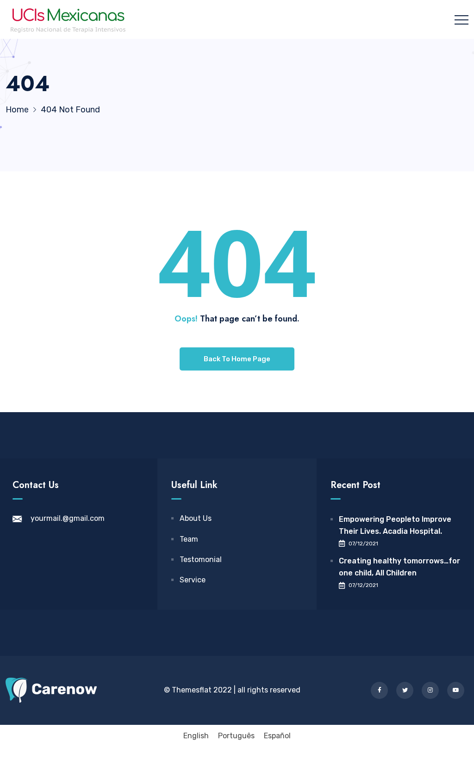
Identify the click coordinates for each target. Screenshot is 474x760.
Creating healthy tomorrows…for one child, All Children (399, 566)
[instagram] (430, 690)
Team (189, 539)
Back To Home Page (237, 359)
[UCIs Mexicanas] (68, 19)
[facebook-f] (379, 690)
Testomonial (201, 559)
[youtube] (455, 690)
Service (193, 579)
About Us (196, 518)
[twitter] (404, 690)
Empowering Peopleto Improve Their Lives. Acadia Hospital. (395, 525)
